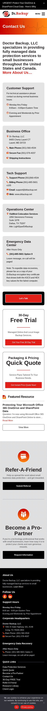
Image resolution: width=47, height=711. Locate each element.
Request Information (23, 555)
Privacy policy (27, 707)
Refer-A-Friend (9, 683)
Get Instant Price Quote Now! (23, 385)
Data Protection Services (14, 667)
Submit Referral (23, 486)
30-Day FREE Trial (11, 679)
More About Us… (17, 73)
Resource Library (11, 686)
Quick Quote (8, 670)
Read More (8, 420)
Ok (16, 707)
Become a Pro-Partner (13, 673)
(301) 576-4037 (22, 636)
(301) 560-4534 (22, 633)
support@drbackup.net (23, 190)
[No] (43, 702)
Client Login (8, 689)
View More (23, 427)
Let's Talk (23, 298)
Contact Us (8, 676)
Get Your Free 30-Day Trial (23, 342)
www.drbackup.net (20, 194)
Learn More (18, 587)
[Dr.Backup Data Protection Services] (16, 13)
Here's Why (30, 7)
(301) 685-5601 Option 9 (22, 652)
